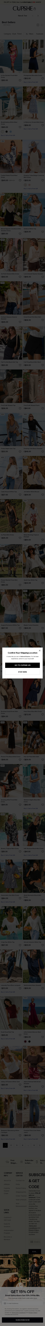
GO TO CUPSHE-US (22, 665)
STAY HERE (22, 672)
